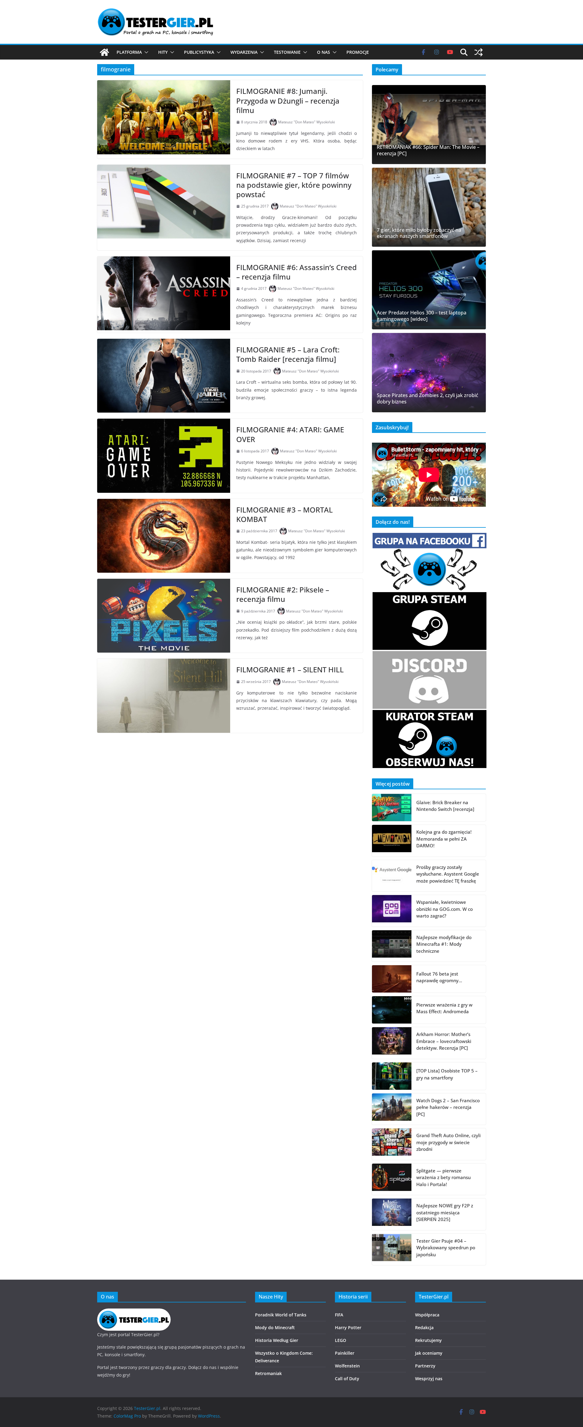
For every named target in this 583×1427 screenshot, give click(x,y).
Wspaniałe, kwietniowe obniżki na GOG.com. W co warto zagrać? (444, 909)
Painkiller (344, 1353)
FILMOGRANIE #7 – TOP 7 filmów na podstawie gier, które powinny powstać (293, 184)
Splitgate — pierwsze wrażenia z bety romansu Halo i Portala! (443, 1177)
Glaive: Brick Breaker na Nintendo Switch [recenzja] (445, 805)
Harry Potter (348, 1327)
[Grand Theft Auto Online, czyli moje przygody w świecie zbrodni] (391, 1144)
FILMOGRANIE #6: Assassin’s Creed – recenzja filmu (296, 272)
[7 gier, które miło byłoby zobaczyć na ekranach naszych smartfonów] (429, 207)
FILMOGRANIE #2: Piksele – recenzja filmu (282, 594)
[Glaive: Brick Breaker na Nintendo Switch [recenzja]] (391, 807)
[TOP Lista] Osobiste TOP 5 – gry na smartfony (447, 1074)
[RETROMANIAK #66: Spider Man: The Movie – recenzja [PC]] (429, 124)
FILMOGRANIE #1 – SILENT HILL (290, 669)
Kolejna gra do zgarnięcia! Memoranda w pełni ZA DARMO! (444, 839)
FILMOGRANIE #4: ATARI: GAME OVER (290, 434)
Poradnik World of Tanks (280, 1315)
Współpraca (427, 1315)
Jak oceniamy (428, 1353)
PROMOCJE (357, 52)
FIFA (339, 1315)
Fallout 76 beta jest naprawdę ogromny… (439, 977)
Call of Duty (347, 1378)
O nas (323, 52)
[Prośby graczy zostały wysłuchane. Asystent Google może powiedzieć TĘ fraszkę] (391, 876)
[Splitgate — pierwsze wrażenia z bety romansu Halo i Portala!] (391, 1179)
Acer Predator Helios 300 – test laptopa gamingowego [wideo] (421, 316)
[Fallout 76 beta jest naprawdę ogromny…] (391, 979)
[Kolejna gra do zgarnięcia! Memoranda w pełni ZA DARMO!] (391, 840)
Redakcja (424, 1327)
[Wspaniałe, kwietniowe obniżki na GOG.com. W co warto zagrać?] (391, 911)
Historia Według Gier (276, 1340)
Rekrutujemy (428, 1340)
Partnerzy (425, 1366)
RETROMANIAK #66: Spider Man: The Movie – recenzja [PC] (428, 150)
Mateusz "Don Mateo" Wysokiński (306, 122)
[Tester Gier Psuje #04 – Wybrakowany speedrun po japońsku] (391, 1249)
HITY (163, 52)
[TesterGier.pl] (104, 52)
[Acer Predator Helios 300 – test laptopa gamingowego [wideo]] (429, 289)
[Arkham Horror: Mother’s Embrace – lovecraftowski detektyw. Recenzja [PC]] (391, 1043)
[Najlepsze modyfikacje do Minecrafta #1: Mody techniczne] (391, 946)
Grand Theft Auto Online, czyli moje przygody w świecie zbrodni (448, 1142)
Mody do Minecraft (275, 1327)
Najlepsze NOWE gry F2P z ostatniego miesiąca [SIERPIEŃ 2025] (444, 1212)
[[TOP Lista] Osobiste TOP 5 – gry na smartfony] (391, 1076)
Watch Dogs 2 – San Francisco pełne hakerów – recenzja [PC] (448, 1107)
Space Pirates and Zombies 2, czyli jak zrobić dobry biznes (427, 398)
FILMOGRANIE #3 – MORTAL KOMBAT (284, 514)
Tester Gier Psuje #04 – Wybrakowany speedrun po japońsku (445, 1247)
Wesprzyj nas (428, 1378)
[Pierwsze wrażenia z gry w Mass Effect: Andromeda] (391, 1010)
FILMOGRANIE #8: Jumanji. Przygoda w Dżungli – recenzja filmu (287, 100)
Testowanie (287, 52)
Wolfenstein (347, 1366)
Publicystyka (199, 52)
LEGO (340, 1340)
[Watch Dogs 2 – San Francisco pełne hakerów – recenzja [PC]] (391, 1109)
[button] (145, 52)
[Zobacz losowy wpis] (478, 52)
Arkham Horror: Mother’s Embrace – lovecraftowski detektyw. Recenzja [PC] (443, 1041)
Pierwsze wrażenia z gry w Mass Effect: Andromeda (444, 1008)
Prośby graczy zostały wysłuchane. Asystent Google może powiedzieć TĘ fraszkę (447, 874)
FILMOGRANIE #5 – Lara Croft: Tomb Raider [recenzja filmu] (287, 354)
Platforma (129, 52)
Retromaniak (268, 1373)
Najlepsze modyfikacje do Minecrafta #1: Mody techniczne (444, 944)
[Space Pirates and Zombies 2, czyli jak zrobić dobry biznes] (429, 372)
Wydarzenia (243, 52)
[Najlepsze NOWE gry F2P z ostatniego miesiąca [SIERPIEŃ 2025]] (391, 1214)
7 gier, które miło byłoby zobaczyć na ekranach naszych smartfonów (419, 233)
